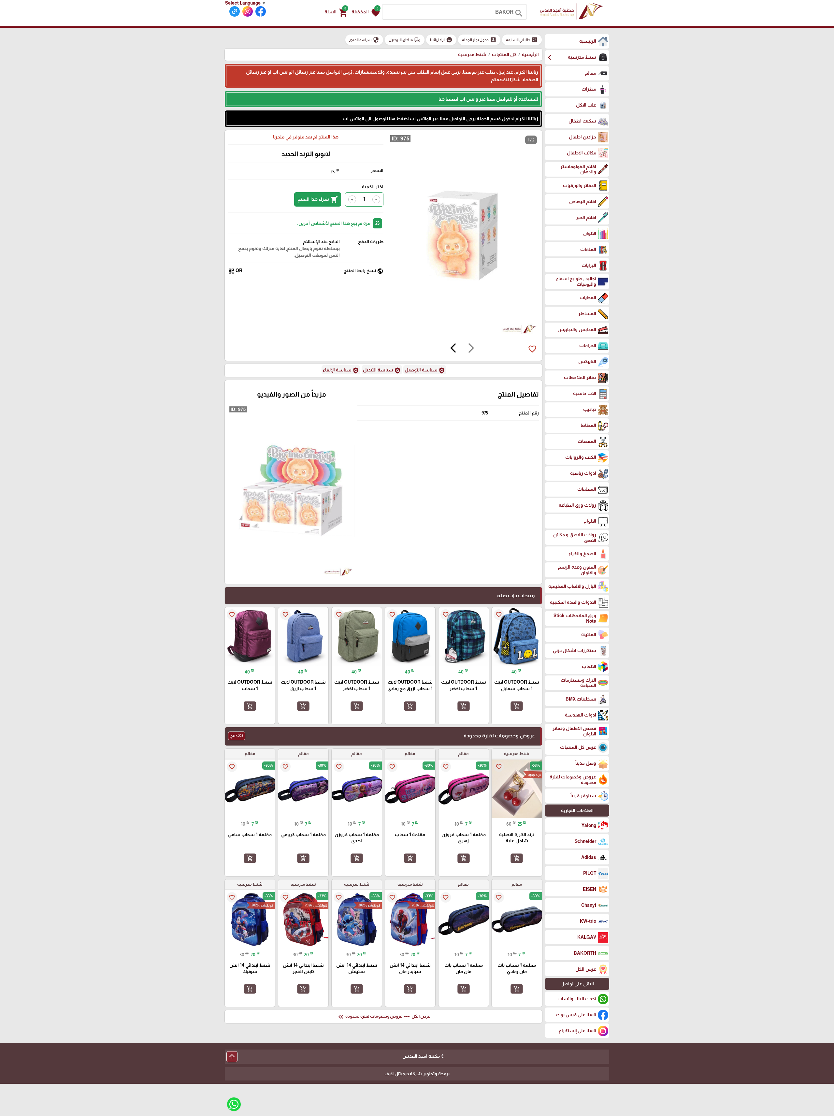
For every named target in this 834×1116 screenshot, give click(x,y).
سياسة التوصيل (425, 370)
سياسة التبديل (382, 370)
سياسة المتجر (364, 39)
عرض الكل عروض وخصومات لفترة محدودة (383, 1017)
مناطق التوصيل (405, 39)
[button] (366, 12)
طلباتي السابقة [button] (522, 39)
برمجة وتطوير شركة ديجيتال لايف (417, 1073)
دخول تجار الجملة (479, 39)
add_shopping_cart (516, 706)
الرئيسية (530, 54)
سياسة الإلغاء (341, 370)
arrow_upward (232, 1057)
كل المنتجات (504, 54)
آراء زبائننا (441, 39)
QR (235, 271)
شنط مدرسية (472, 54)
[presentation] (471, 349)
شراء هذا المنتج (317, 199)
